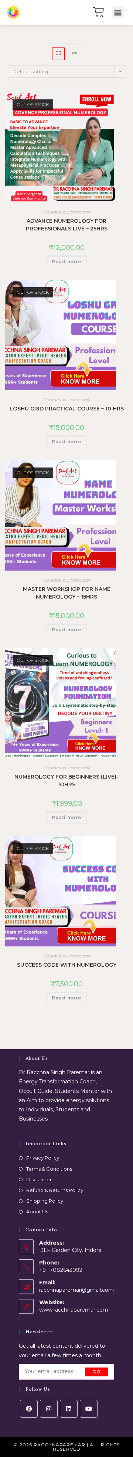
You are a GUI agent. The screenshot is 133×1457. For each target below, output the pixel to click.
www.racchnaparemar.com (73, 1309)
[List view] (74, 53)
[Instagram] (49, 1409)
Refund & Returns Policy (54, 1190)
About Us (37, 1211)
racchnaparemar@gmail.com (76, 1290)
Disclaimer (39, 1179)
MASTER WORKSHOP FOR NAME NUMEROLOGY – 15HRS (66, 593)
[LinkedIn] (69, 1409)
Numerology (76, 212)
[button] (118, 12)
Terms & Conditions (49, 1169)
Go (96, 1372)
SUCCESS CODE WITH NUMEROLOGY (66, 965)
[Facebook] (29, 1409)
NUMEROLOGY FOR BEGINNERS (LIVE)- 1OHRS (66, 780)
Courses (52, 212)
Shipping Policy (44, 1201)
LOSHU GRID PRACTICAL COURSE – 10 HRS (67, 408)
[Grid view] (58, 53)
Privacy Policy (42, 1158)
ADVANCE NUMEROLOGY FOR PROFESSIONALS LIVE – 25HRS (67, 225)
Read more (66, 261)
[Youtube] (89, 1409)
